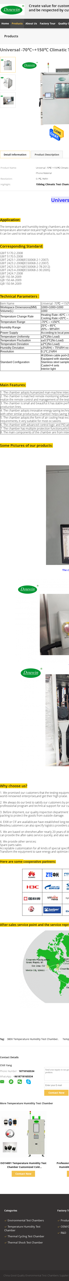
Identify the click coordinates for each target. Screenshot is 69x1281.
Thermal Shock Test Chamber (25, 1242)
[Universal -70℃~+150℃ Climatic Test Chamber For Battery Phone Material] (7, 64)
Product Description (47, 154)
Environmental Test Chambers (26, 1220)
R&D (63, 1232)
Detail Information (15, 154)
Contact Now (56, 1092)
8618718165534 (24, 1076)
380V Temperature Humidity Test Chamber (32, 1039)
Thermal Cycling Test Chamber (26, 1236)
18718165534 (26, 1071)
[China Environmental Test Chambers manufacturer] (12, 9)
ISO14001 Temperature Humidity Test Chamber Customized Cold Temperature (23, 1167)
